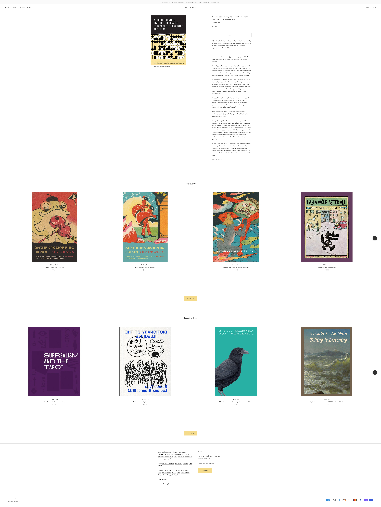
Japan (175, 457)
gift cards (161, 457)
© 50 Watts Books (12, 499)
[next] (375, 238)
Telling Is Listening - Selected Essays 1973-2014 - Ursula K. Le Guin (327, 402)
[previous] (6, 238)
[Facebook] (216, 159)
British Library (180, 470)
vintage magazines (163, 459)
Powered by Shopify (14, 502)
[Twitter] (219, 159)
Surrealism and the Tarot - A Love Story (54, 402)
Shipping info (162, 479)
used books (188, 457)
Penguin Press (185, 473)
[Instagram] (168, 484)
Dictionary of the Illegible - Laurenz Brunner (145, 402)
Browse (7, 7)
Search (367, 7)
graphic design (168, 457)
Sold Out (231, 35)
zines (171, 459)
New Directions (166, 473)
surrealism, (181, 457)
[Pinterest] (221, 159)
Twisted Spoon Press (164, 475)
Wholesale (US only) (25, 7)
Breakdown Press (170, 470)
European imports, (179, 454)
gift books (188, 454)
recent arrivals (169, 454)
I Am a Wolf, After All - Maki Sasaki (326, 267)
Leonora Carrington (168, 463)
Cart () (374, 7)
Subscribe (205, 470)
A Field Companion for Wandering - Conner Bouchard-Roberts (236, 402)
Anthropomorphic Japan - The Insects (145, 267)
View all (190, 299)
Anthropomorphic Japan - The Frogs (54, 267)
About (14, 7)
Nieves (174, 473)
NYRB (178, 473)
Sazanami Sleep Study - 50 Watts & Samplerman (236, 267)
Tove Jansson (178, 463)
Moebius (185, 463)
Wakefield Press (226, 48)
